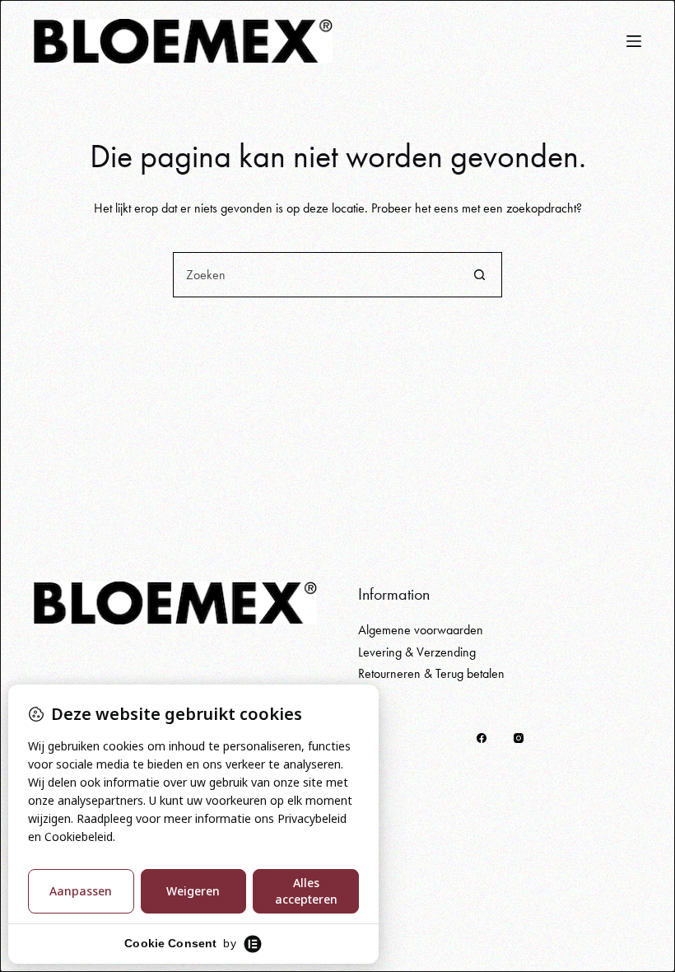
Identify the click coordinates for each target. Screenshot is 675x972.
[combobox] (316, 274)
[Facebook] (481, 738)
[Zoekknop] (479, 275)
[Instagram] (518, 738)
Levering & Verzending (417, 652)
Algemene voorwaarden (420, 629)
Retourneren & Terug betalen (431, 673)
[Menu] (633, 41)
